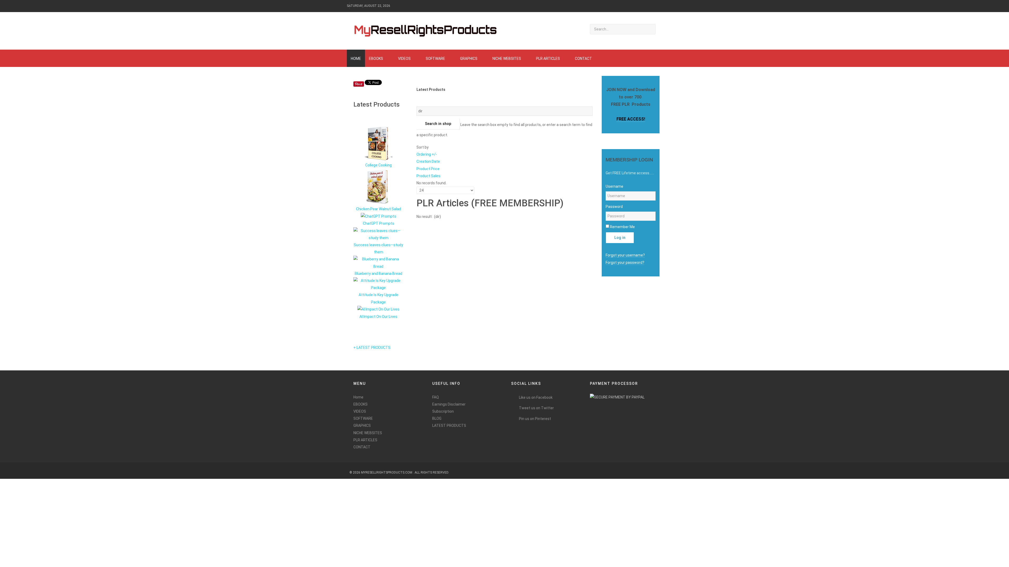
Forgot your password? (625, 262)
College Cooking (378, 165)
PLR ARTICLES (365, 440)
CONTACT (361, 447)
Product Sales (428, 176)
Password (614, 206)
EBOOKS (360, 404)
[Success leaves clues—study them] (378, 234)
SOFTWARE (363, 418)
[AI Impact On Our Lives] (378, 309)
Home (358, 397)
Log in (619, 237)
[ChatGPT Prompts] (378, 216)
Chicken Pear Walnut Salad (378, 209)
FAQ (435, 397)
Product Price (428, 169)
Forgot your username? (625, 255)
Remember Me (622, 227)
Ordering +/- (426, 154)
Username (614, 186)
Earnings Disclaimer (449, 404)
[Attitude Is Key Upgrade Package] (378, 284)
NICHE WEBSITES (367, 433)
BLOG (436, 418)
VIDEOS (359, 411)
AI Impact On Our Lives (378, 316)
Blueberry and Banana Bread (378, 273)
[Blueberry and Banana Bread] (378, 262)
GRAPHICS (362, 425)
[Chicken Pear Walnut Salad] (378, 187)
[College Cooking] (378, 143)
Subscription (443, 411)
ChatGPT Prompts (378, 223)
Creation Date (428, 161)
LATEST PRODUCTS (449, 425)
